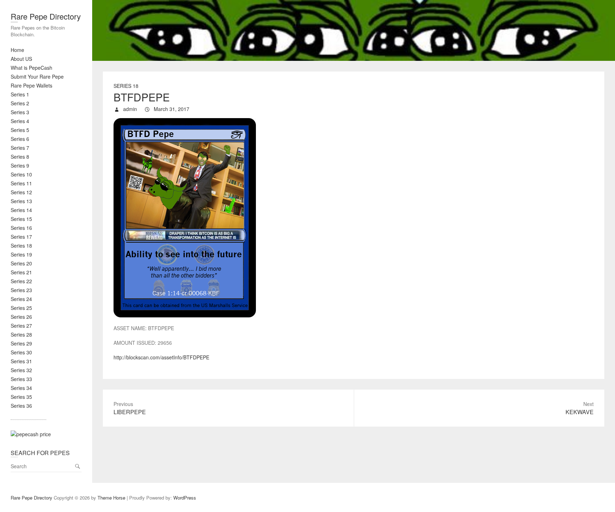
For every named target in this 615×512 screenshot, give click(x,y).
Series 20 (21, 263)
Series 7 (20, 147)
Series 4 (20, 121)
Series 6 (20, 138)
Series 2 (20, 103)
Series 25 (21, 307)
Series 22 (21, 281)
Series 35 (21, 396)
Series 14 (21, 209)
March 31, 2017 (170, 108)
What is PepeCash (31, 67)
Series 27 (21, 325)
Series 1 (20, 94)
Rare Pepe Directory (46, 16)
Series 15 (21, 218)
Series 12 (21, 192)
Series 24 (21, 298)
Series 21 (21, 272)
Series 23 (21, 290)
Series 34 (21, 387)
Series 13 (21, 201)
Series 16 (21, 227)
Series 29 (21, 343)
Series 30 (21, 352)
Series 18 (21, 245)
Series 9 (20, 165)
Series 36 (21, 405)
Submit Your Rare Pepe (37, 76)
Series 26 (21, 316)
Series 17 (21, 236)
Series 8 (20, 156)
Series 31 (21, 361)
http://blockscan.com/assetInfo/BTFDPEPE (161, 357)
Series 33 (21, 378)
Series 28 (21, 334)
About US (21, 58)
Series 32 (21, 370)
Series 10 (21, 174)
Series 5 (20, 129)
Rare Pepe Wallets (31, 85)
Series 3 (20, 112)
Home (17, 49)
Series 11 (21, 183)
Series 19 (21, 254)
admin (129, 108)
